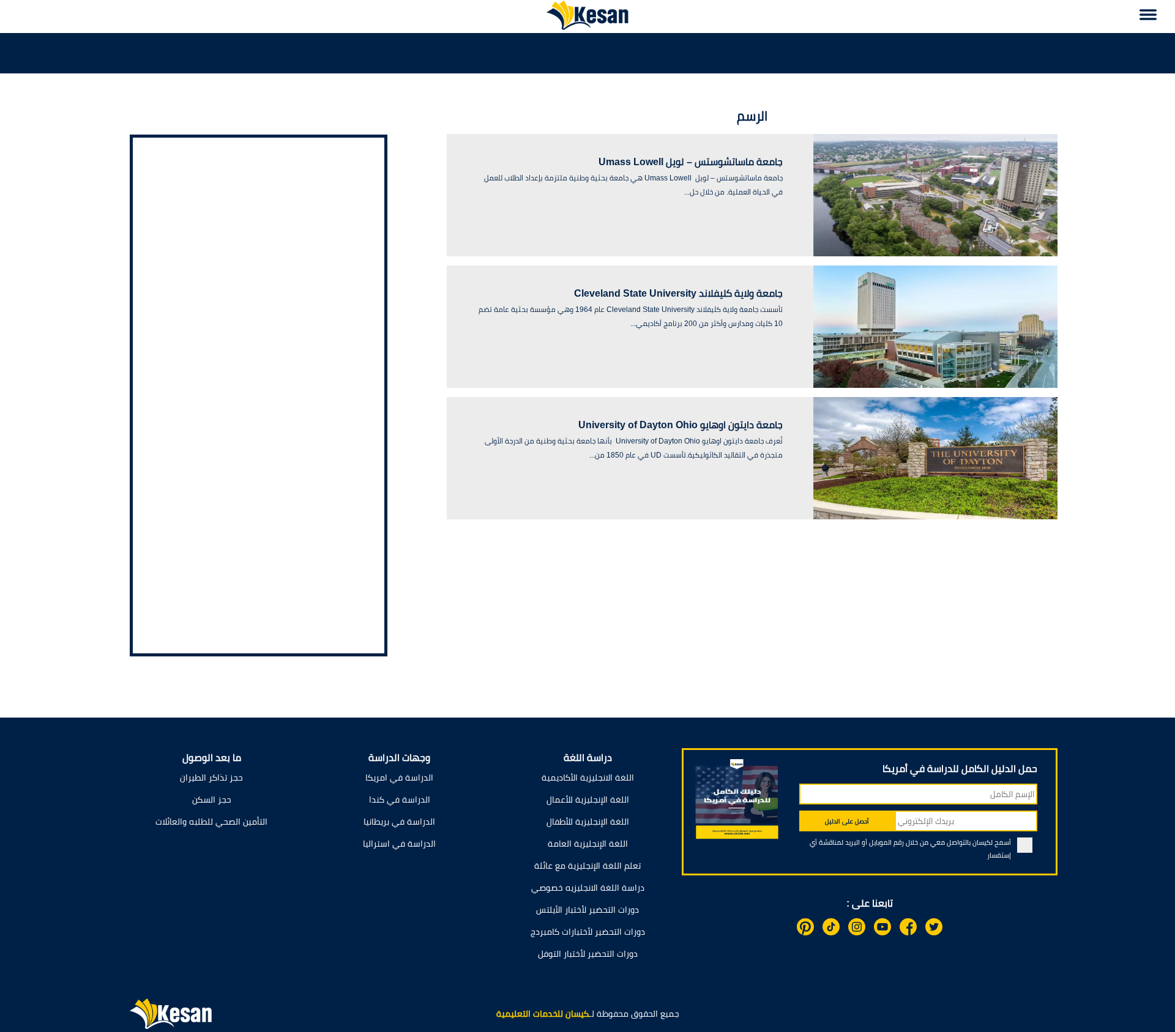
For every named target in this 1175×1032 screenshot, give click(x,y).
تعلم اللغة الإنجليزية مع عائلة (587, 866)
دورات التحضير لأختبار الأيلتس (587, 910)
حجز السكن (211, 799)
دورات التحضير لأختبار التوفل (588, 954)
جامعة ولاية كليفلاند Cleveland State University (678, 293)
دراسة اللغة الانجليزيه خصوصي (587, 888)
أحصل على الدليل (847, 821)
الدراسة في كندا (399, 799)
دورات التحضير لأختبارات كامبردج (588, 932)
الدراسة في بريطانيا (399, 821)
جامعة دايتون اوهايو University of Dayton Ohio (680, 425)
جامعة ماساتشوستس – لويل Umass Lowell (691, 162)
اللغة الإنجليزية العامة (588, 843)
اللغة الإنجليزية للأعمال (587, 799)
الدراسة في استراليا (399, 843)
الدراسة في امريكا (399, 777)
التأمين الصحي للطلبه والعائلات (211, 821)
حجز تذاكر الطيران (211, 777)
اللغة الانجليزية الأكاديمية (588, 777)
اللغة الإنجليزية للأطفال (587, 821)
